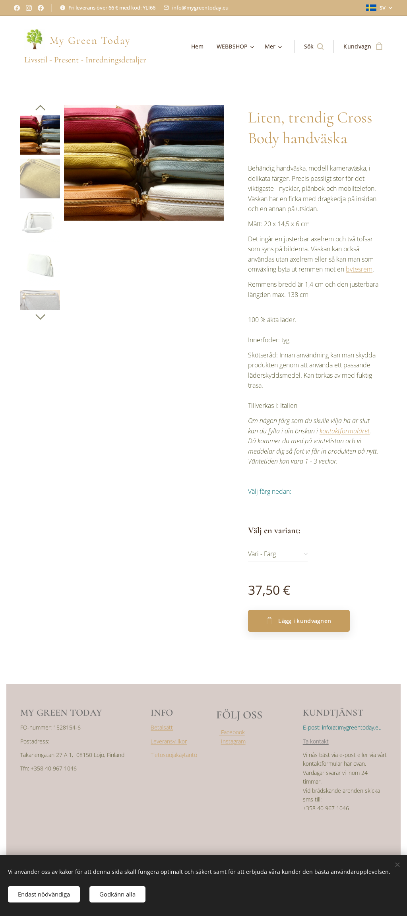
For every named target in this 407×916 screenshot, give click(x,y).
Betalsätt (162, 727)
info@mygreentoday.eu (200, 7)
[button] (314, 46)
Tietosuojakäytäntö (174, 755)
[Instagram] (29, 8)
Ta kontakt (316, 741)
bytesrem (359, 269)
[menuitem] (199, 46)
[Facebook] (17, 8)
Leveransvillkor (169, 741)
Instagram (233, 741)
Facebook (232, 732)
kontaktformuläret (345, 431)
